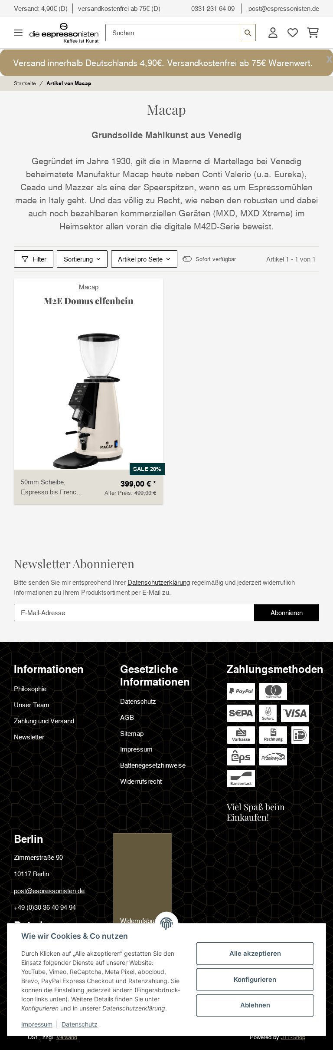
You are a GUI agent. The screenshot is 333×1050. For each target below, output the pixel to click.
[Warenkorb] (311, 32)
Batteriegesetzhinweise (153, 765)
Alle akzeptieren (255, 953)
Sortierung (78, 259)
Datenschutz (80, 1024)
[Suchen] (248, 32)
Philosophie (30, 688)
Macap (88, 287)
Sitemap (132, 733)
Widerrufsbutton (142, 920)
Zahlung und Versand (44, 721)
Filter (39, 259)
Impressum (36, 1024)
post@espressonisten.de (283, 8)
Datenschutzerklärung (158, 582)
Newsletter (29, 737)
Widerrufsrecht (141, 781)
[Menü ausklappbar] (18, 32)
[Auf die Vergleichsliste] (130, 290)
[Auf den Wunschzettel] (151, 290)
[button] (273, 32)
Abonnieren (295, 615)
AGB (127, 717)
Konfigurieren (255, 979)
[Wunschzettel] (293, 32)
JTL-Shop (293, 1036)
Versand (66, 1036)
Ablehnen (255, 1005)
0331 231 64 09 (213, 8)
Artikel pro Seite (140, 259)
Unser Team (31, 705)
